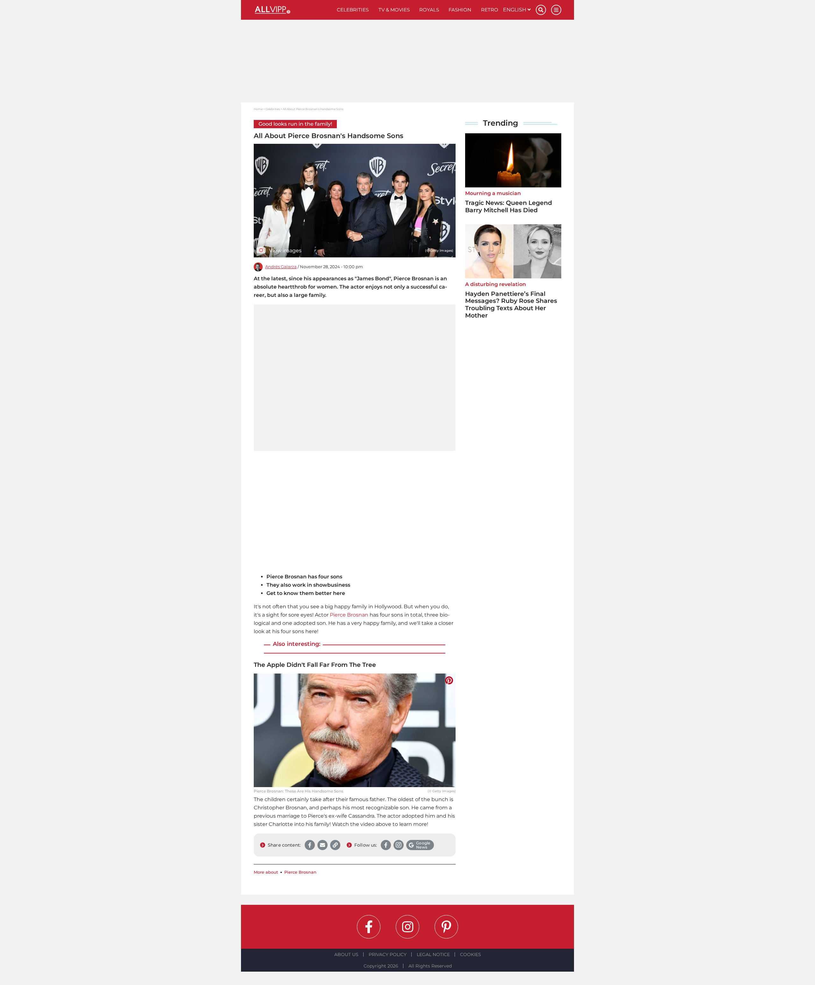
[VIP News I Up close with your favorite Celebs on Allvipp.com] (293, 10)
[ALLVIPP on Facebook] (368, 927)
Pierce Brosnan (349, 615)
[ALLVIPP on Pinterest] (446, 927)
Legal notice (433, 954)
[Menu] (556, 10)
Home (258, 109)
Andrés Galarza (281, 266)
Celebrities (353, 10)
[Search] (541, 10)
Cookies (470, 954)
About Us (346, 954)
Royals (429, 10)
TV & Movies (394, 10)
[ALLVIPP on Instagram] (407, 927)
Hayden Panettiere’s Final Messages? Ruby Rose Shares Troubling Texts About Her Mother (511, 304)
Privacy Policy (388, 954)
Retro (489, 10)
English (515, 10)
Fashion (460, 10)
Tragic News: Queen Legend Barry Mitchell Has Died (508, 206)
